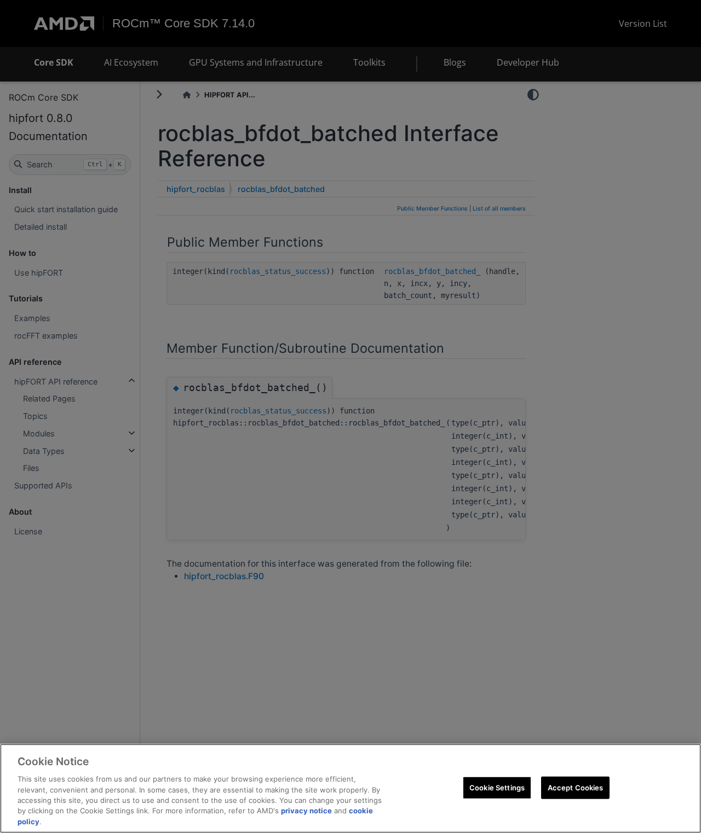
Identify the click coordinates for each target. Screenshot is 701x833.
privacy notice (306, 811)
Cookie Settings (497, 787)
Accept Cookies (576, 787)
